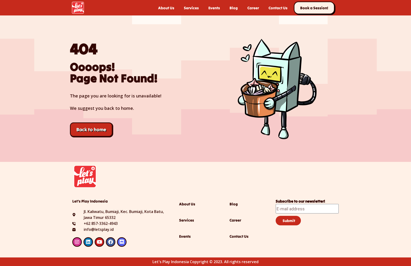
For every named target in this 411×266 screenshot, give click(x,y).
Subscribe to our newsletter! (300, 201)
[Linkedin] (88, 242)
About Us (166, 7)
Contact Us (278, 7)
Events (214, 7)
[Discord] (122, 242)
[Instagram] (77, 242)
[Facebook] (110, 242)
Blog (234, 7)
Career (253, 7)
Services (191, 7)
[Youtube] (99, 242)
